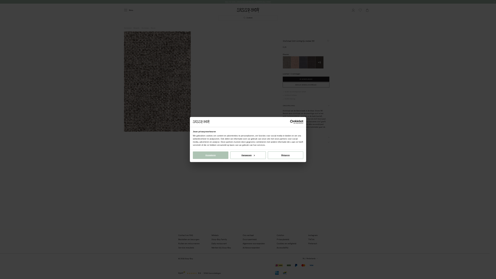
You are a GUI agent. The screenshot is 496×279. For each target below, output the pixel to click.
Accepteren (210, 155)
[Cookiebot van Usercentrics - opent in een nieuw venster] (292, 122)
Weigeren (285, 155)
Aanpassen (246, 155)
